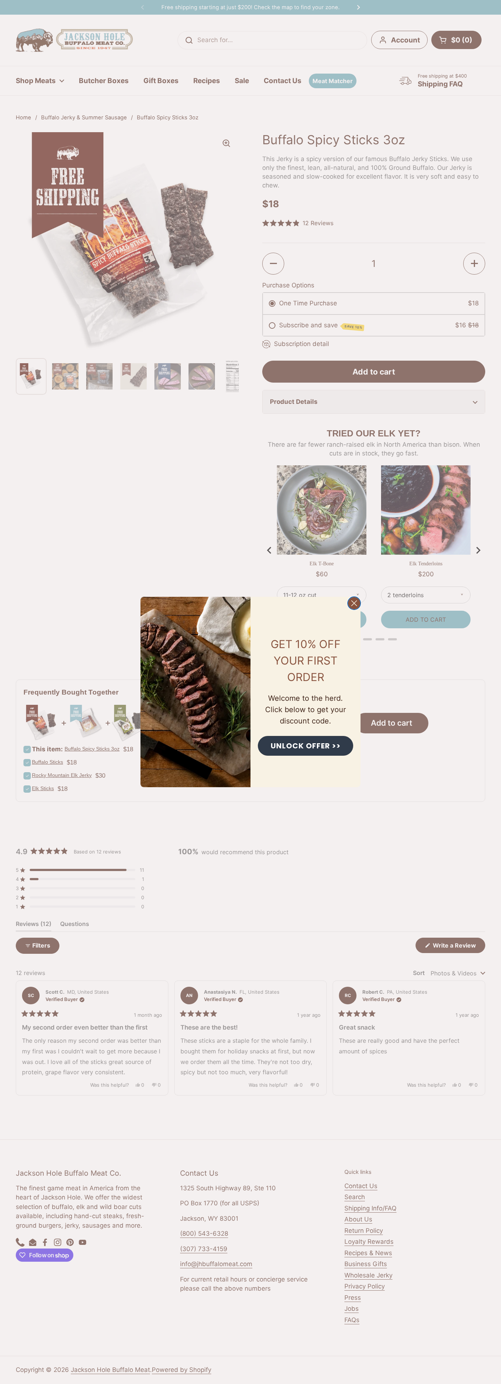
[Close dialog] (354, 603)
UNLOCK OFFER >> (306, 746)
